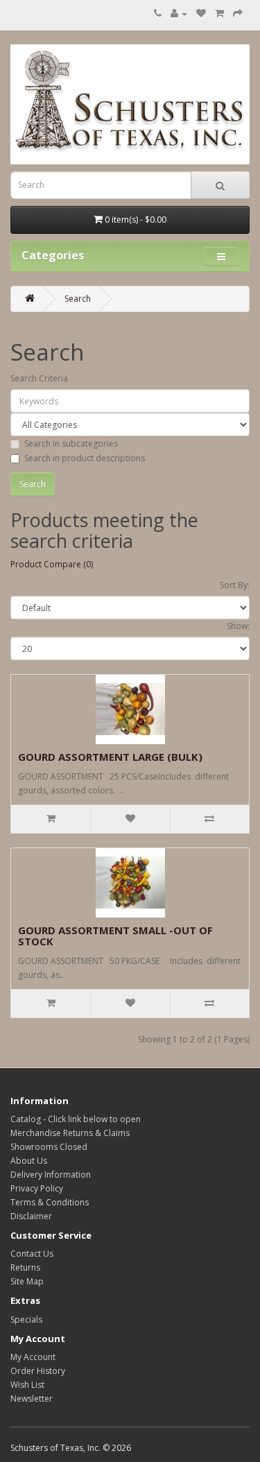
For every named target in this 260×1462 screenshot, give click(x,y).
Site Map (27, 1281)
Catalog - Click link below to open (75, 1119)
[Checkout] (238, 13)
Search (77, 298)
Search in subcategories (71, 443)
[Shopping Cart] (219, 13)
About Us (28, 1161)
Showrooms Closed (48, 1147)
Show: (238, 626)
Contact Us (31, 1253)
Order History (37, 1371)
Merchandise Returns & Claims (70, 1133)
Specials (26, 1319)
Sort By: (235, 585)
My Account (32, 1357)
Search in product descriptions (84, 458)
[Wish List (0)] (201, 13)
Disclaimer (31, 1216)
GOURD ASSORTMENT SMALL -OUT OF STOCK (115, 936)
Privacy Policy (36, 1188)
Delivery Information (50, 1174)
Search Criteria (39, 378)
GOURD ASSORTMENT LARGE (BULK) (110, 757)
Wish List (27, 1385)
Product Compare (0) (51, 564)
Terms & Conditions (49, 1202)
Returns (25, 1267)
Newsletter (31, 1398)
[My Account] (179, 13)
